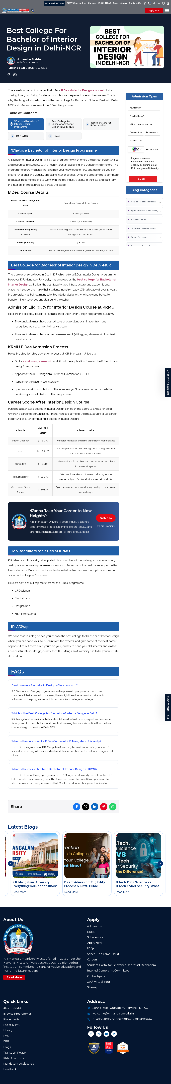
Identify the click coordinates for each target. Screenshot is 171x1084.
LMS (6, 1036)
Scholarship (95, 937)
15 (132, 1019)
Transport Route (14, 1052)
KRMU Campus (13, 1058)
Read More (14, 977)
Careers (92, 3)
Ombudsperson (97, 976)
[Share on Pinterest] (103, 806)
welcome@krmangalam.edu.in (113, 1013)
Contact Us (135, 3)
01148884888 (102, 1019)
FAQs (90, 948)
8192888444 (143, 1019)
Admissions (94, 926)
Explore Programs (106, 526)
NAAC (108, 3)
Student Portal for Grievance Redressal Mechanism (121, 965)
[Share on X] (85, 806)
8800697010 (120, 1019)
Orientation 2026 (54, 3)
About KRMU (12, 1008)
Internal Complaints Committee (108, 970)
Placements (11, 1019)
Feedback (10, 1069)
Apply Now (154, 10)
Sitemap (92, 987)
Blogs (7, 1047)
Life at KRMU (12, 1024)
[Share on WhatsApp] (112, 806)
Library (123, 3)
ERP (6, 1041)
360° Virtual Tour (168, 707)
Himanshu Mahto (29, 59)
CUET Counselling (76, 3)
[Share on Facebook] (76, 806)
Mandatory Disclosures (18, 1063)
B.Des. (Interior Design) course (82, 90)
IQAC (101, 3)
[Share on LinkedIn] (94, 806)
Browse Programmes (17, 1013)
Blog (115, 3)
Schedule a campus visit (103, 954)
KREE (91, 931)
